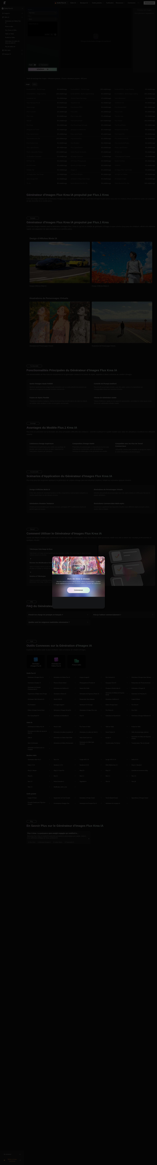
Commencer (78, 590)
